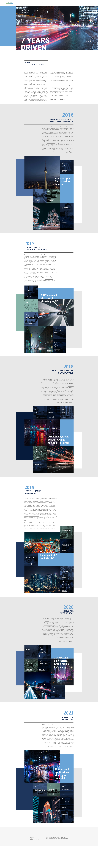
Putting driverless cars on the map (66, 140)
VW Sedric (41, 271)
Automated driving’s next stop (37, 272)
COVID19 (47, 621)
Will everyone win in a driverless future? (35, 506)
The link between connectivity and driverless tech (58, 633)
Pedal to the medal (48, 145)
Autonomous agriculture (55, 630)
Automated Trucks (51, 143)
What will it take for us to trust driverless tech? (51, 738)
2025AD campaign (49, 279)
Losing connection (69, 396)
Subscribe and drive (49, 635)
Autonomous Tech (66, 732)
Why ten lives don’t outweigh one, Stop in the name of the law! (58, 394)
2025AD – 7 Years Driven (12, 2)
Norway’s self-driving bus (49, 625)
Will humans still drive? (31, 269)
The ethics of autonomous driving (58, 392)
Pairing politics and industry (67, 145)
